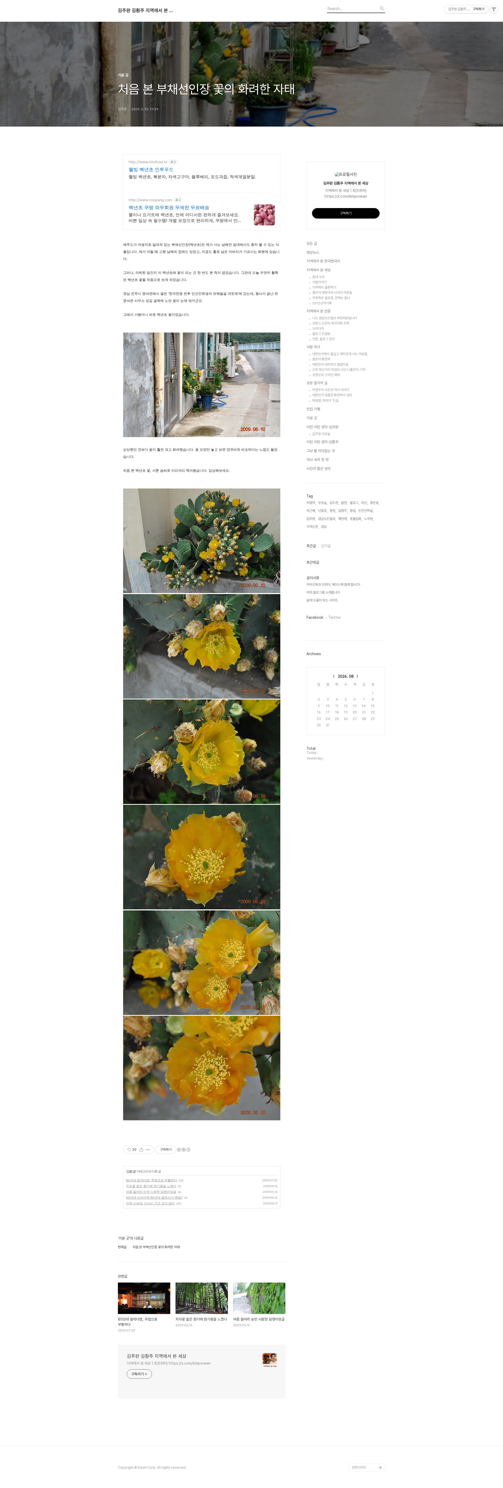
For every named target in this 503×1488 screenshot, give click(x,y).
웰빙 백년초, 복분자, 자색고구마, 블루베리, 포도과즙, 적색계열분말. (192, 176)
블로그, (354, 503)
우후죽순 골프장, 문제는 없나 (331, 298)
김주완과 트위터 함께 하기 (367, 1362)
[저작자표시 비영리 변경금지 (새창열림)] (183, 1150)
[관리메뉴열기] (494, 9)
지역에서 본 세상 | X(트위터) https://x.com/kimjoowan (169, 1363)
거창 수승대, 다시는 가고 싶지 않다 (150, 1203)
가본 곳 (131, 1171)
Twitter (335, 617)
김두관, (334, 503)
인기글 (326, 546)
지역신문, (313, 527)
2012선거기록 (322, 303)
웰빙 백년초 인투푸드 (151, 169)
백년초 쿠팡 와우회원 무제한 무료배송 (169, 207)
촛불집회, (356, 519)
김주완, (311, 519)
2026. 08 (346, 676)
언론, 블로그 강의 (323, 339)
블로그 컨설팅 (321, 334)
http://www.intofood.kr (148, 162)
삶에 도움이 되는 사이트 (322, 600)
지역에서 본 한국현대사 (323, 261)
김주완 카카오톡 (362, 1459)
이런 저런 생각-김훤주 (322, 442)
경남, (324, 527)
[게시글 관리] (148, 1150)
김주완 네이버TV (363, 1451)
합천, (344, 503)
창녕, (353, 511)
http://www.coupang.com (150, 200)
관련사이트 (359, 1467)
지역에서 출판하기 (324, 287)
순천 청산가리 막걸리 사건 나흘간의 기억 (338, 370)
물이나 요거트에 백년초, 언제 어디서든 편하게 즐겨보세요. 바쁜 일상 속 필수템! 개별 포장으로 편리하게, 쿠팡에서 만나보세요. (185, 217)
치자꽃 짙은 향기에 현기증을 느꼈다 (151, 1186)
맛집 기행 (313, 409)
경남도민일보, (327, 519)
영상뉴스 (313, 252)
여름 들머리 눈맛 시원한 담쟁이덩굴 (151, 1192)
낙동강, (322, 511)
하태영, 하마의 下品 (325, 401)
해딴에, (343, 519)
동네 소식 (318, 277)
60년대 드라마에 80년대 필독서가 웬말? (154, 1197)
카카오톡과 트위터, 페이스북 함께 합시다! (333, 584)
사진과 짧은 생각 (319, 468)
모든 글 (312, 243)
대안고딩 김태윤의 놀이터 (367, 1413)
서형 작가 (313, 347)
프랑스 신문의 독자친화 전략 (330, 323)
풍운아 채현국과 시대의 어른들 (332, 293)
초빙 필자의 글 (317, 383)
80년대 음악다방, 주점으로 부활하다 (151, 1180)
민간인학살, (366, 511)
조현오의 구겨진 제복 (326, 375)
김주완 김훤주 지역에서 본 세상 (147, 10)
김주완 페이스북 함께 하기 (367, 1396)
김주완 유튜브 (361, 1442)
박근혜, (311, 511)
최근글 (311, 546)
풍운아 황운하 (321, 359)
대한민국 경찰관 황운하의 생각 (332, 395)
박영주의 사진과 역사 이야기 (330, 390)
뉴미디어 (318, 328)
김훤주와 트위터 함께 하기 (367, 1379)
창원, (333, 511)
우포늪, (322, 503)
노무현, (369, 519)
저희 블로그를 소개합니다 (323, 592)
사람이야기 (319, 282)
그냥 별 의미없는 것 (321, 451)
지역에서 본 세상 (319, 270)
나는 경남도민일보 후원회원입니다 (334, 318)
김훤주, (343, 511)
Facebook (315, 617)
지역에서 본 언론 (319, 311)
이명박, (311, 503)
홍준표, (374, 503)
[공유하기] (141, 1150)
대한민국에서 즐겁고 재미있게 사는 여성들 (339, 354)
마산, (364, 503)
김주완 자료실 (321, 434)
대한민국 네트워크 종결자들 (330, 364)
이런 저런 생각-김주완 (322, 427)
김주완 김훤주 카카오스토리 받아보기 (367, 1430)
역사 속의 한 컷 (318, 460)
